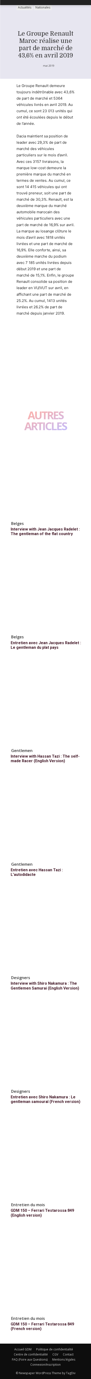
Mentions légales (63, 1359)
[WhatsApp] (55, 331)
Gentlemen (22, 750)
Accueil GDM (23, 1349)
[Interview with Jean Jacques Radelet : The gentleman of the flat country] (45, 476)
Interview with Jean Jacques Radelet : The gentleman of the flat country (45, 531)
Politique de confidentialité (54, 1349)
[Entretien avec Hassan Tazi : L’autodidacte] (45, 817)
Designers (20, 977)
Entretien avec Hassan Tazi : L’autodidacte (37, 872)
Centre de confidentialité (31, 1354)
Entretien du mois (28, 1204)
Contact (68, 1354)
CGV (55, 1354)
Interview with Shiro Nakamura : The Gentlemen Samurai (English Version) (45, 985)
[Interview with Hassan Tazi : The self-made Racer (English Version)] (45, 704)
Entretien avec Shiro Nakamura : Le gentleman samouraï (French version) (45, 1099)
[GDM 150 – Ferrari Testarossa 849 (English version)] (45, 1158)
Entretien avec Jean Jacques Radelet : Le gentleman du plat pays (46, 645)
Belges (17, 523)
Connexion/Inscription (45, 1365)
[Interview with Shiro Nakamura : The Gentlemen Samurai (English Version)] (45, 931)
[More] (66, 331)
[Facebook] (21, 331)
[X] (32, 331)
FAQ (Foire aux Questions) (30, 1359)
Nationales (42, 7)
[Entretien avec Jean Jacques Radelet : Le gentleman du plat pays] (45, 590)
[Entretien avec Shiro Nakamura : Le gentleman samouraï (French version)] (45, 1044)
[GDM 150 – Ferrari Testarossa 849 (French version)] (45, 1271)
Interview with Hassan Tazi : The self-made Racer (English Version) (45, 758)
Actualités (24, 7)
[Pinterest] (44, 331)
